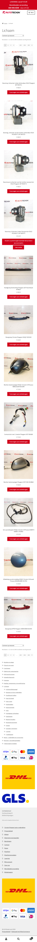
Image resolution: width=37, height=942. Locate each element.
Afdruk (6, 834)
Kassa (6, 848)
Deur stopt (9, 701)
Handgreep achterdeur (12, 713)
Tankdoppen (9, 734)
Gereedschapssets (9, 677)
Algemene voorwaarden (11, 838)
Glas (7, 710)
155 (29, 45)
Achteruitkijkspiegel (11, 689)
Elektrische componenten (11, 671)
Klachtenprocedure (10, 855)
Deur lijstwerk (10, 698)
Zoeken (18, 939)
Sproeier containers (11, 728)
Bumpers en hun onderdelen (14, 692)
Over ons (7, 865)
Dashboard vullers (11, 695)
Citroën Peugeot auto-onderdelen (14, 827)
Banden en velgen (9, 662)
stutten (8, 731)
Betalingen (7, 841)
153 (20, 45)
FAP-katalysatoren (9, 674)
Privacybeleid (8, 831)
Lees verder (18, 247)
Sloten (8, 725)
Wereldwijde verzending (11, 869)
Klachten (7, 851)
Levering (7, 858)
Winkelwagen (8, 872)
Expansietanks (10, 707)
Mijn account (8, 862)
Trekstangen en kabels (10, 743)
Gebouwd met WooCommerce (20, 931)
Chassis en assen (9, 665)
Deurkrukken (9, 704)
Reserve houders (10, 719)
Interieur (6, 680)
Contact (6, 845)
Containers (7, 668)
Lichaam (6, 686)
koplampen (9, 716)
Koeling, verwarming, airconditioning (14, 683)
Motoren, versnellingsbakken (12, 740)
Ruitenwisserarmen (11, 722)
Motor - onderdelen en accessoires (13, 737)
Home (5, 23)
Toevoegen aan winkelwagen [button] (18, 92)
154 (25, 45)
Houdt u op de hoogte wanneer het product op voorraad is (18, 242)
